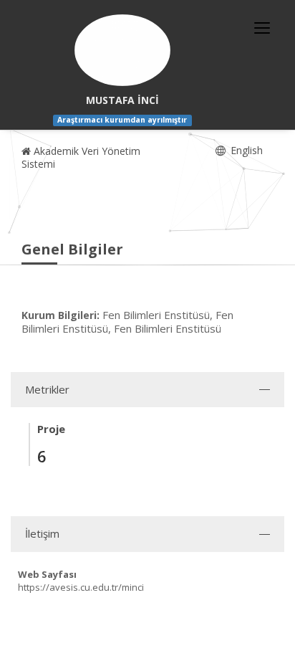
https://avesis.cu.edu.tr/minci (81, 587)
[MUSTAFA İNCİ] (122, 50)
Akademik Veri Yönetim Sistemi (80, 157)
